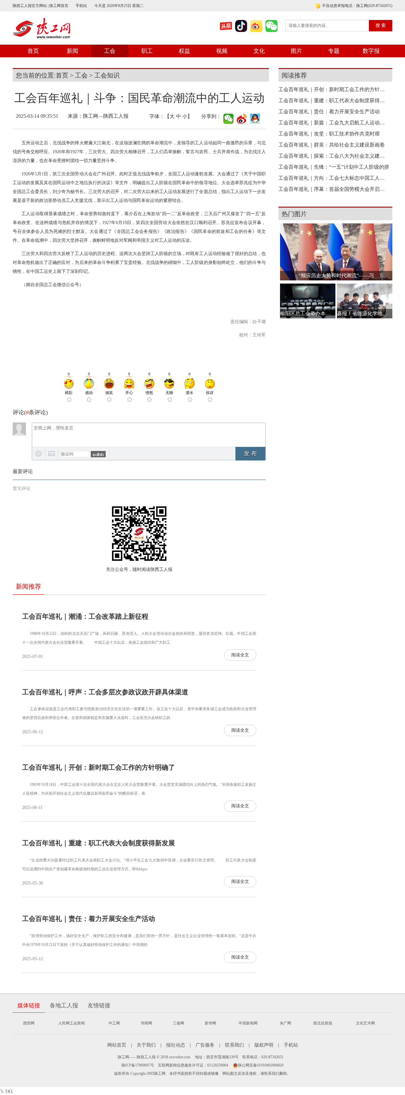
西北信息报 (322, 1023)
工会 (109, 51)
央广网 (285, 1023)
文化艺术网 (365, 1023)
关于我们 (146, 1045)
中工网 (114, 1023)
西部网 (28, 1023)
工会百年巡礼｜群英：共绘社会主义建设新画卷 (331, 144)
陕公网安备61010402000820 (261, 1065)
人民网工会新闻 (71, 1023)
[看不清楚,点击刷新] (98, 454)
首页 (33, 51)
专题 (334, 51)
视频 (221, 51)
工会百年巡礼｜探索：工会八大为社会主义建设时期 (333, 156)
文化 (259, 51)
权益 (184, 51)
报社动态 (175, 1045)
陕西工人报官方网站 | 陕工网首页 (40, 5)
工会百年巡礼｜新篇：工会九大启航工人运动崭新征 (333, 122)
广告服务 (205, 1045)
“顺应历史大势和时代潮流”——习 (336, 275)
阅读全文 (240, 655)
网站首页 (116, 1045)
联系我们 (234, 1045)
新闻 (72, 51)
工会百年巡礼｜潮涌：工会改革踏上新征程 (85, 616)
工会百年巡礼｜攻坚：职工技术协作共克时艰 (329, 133)
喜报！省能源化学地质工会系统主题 (364, 313)
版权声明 (263, 1045)
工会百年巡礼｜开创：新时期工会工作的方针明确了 (98, 767)
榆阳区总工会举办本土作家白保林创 (307, 313)
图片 (296, 51)
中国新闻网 (248, 1023)
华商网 (146, 1023)
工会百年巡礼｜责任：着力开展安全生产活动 (88, 919)
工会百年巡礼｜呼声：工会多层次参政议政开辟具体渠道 (105, 692)
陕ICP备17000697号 (138, 1065)
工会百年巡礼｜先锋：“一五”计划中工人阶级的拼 (333, 167)
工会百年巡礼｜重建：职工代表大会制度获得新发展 (98, 843)
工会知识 (107, 75)
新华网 (210, 1023)
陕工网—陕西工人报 (105, 116)
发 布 (250, 453)
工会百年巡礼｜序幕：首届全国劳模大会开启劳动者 (333, 189)
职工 (147, 51)
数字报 (371, 51)
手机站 (81, 5)
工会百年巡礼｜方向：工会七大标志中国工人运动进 (333, 178)
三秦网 (178, 1023)
